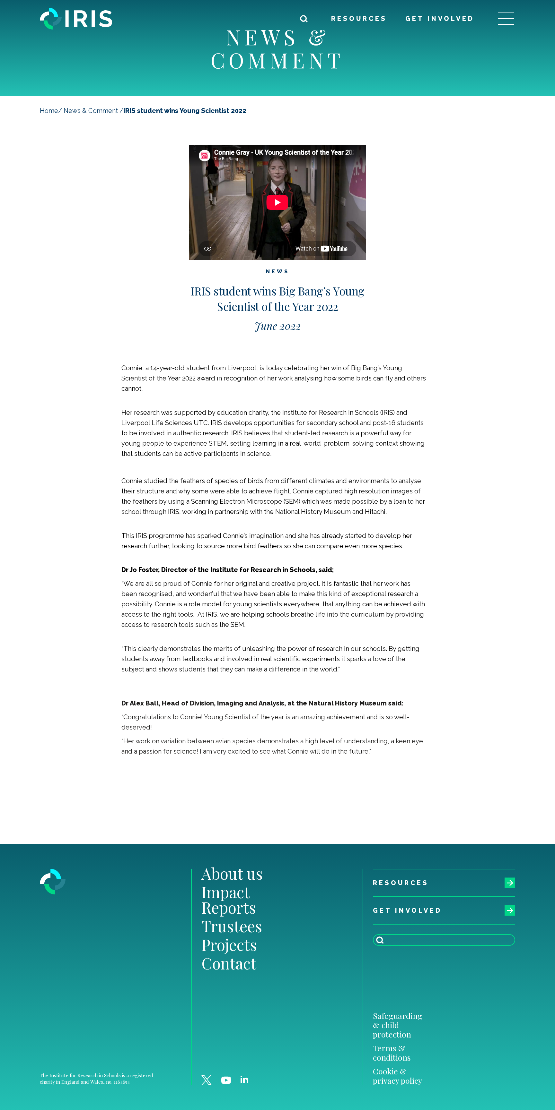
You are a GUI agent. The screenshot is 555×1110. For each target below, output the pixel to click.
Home (49, 111)
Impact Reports (228, 900)
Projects (229, 944)
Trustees (231, 926)
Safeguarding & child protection (397, 1024)
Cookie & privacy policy (397, 1076)
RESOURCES (359, 18)
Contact (228, 963)
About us (232, 873)
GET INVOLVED (439, 18)
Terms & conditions (392, 1053)
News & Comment (91, 111)
